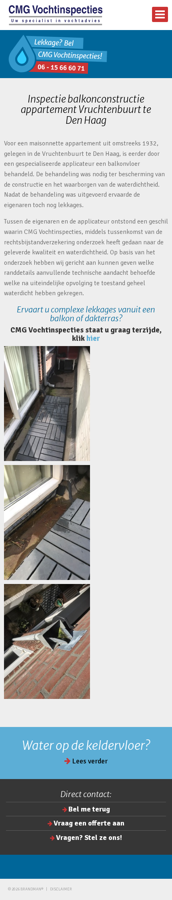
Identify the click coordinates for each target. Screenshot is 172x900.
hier (93, 338)
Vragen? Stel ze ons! (89, 837)
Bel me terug (89, 809)
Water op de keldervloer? (86, 745)
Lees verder (89, 761)
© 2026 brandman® (25, 889)
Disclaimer (61, 889)
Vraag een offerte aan (89, 823)
